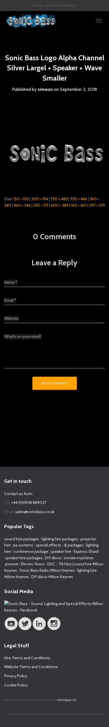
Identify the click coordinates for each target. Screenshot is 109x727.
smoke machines (79, 557)
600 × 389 (59, 205)
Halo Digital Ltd (66, 700)
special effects (48, 545)
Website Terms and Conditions (31, 666)
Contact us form (18, 493)
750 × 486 (78, 198)
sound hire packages (21, 538)
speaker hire (61, 551)
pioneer (11, 563)
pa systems (23, 545)
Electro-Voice (32, 563)
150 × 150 (21, 198)
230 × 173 (40, 205)
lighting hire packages (60, 538)
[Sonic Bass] (33, 21)
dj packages (74, 545)
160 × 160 (79, 205)
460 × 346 (22, 205)
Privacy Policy (15, 675)
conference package (30, 551)
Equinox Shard (86, 551)
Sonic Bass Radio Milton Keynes (47, 570)
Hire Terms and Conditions (27, 657)
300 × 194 (40, 198)
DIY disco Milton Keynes (52, 576)
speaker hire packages (23, 557)
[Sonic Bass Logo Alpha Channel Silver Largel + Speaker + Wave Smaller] (54, 154)
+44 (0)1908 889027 (28, 502)
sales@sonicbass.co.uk (34, 511)
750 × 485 (59, 198)
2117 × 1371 (97, 205)
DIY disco (53, 557)
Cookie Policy (16, 685)
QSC (51, 563)
